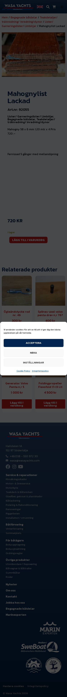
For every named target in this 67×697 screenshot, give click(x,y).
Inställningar (33, 362)
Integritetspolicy (40, 371)
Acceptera (33, 343)
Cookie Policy (23, 371)
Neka (33, 353)
